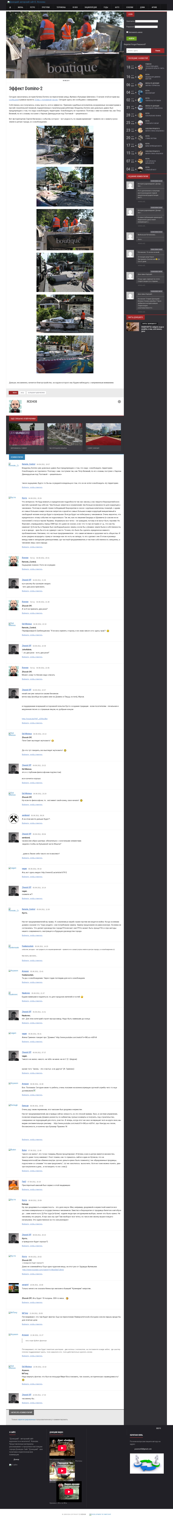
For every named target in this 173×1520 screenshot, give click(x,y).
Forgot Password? (138, 44)
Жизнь (20, 7)
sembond (26, 815)
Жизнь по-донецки (152, 83)
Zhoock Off (26, 580)
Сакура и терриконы (152, 85)
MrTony (25, 1313)
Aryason (25, 971)
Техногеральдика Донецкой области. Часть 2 (154, 68)
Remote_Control (28, 464)
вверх (158, 1428)
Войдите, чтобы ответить (32, 487)
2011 (22, 393)
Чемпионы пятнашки (153, 100)
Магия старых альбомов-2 (154, 131)
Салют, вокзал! (93, 448)
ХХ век (75, 7)
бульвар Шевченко (36, 393)
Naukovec (26, 993)
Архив (154, 7)
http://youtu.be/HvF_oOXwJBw (34, 719)
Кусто (24, 498)
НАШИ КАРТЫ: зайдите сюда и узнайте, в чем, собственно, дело (152, 329)
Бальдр (25, 1105)
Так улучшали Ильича (57, 448)
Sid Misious (27, 624)
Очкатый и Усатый (152, 123)
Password (130, 27)
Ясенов (25, 557)
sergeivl (25, 1284)
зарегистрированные (27, 1420)
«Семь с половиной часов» (46, 100)
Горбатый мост (150, 170)
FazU (24, 1181)
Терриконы (61, 7)
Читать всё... (142, 201)
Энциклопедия (91, 7)
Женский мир (150, 93)
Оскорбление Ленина (153, 116)
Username (130, 21)
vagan (24, 868)
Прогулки (46, 7)
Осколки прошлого (152, 128)
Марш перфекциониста (153, 146)
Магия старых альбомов (154, 153)
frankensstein (27, 946)
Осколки (129, 7)
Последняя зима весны (154, 108)
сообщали (14, 100)
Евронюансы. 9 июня (19, 448)
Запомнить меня (135, 32)
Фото (117, 7)
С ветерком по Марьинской (150, 162)
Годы (106, 7)
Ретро (32, 7)
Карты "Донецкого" (149, 323)
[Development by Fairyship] (100, 1514)
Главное (148, 64)
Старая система (150, 138)
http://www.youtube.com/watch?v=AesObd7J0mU (43, 1270)
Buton (24, 1150)
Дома (142, 7)
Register (127, 44)
